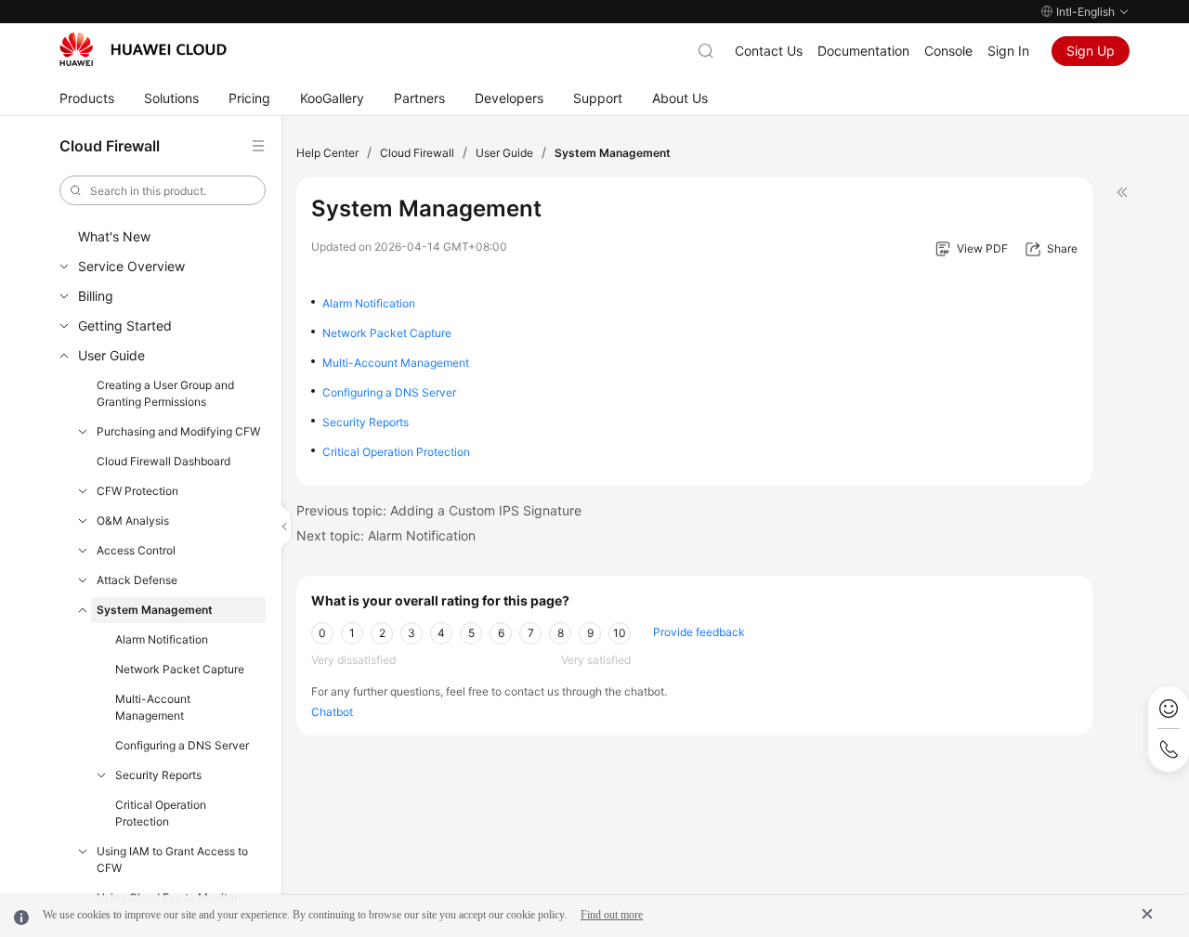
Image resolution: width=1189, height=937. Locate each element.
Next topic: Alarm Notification (386, 535)
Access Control (136, 550)
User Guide (111, 355)
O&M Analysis (133, 520)
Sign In (1008, 51)
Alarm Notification (161, 639)
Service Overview (131, 266)
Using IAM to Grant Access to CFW (172, 859)
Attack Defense (137, 580)
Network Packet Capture (179, 669)
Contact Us (769, 51)
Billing (95, 296)
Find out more (612, 914)
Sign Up (1090, 51)
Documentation (863, 51)
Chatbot (332, 712)
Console (948, 51)
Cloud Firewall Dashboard (163, 461)
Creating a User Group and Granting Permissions (165, 393)
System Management (155, 610)
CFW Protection (137, 491)
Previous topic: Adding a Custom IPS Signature (438, 510)
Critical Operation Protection (160, 813)
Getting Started (125, 325)
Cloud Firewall (417, 153)
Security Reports (158, 775)
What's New (114, 236)
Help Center (327, 153)
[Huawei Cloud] (143, 49)
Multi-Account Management (152, 707)
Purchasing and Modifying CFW (178, 431)
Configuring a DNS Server (182, 745)
